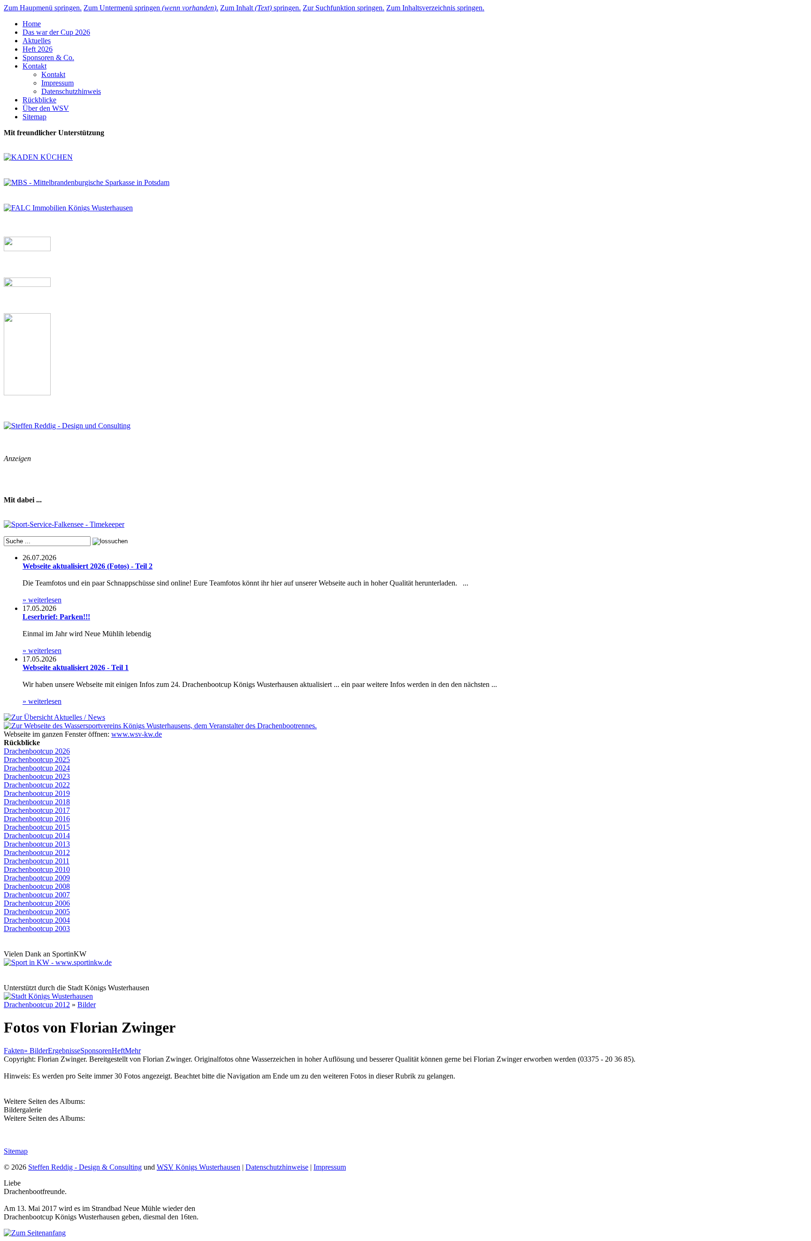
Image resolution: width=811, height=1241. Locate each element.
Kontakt (34, 66)
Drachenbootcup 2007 (37, 895)
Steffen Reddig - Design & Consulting (85, 1167)
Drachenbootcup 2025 (37, 759)
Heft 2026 (38, 49)
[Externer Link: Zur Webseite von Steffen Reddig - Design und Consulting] (67, 426)
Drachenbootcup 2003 (37, 929)
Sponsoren (96, 1051)
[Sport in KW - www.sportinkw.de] (58, 962)
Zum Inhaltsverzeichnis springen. (435, 8)
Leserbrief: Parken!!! (56, 617)
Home (32, 24)
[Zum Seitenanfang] (35, 1233)
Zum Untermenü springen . (151, 8)
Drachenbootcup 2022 (37, 785)
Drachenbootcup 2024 (37, 768)
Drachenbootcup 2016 (37, 819)
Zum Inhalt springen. (260, 8)
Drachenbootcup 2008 (37, 886)
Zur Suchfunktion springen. (343, 8)
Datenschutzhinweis (71, 91)
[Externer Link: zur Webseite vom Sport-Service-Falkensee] (64, 524)
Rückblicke (39, 100)
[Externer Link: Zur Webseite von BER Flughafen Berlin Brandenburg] (27, 284)
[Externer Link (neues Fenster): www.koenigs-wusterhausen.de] (48, 996)
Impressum (57, 83)
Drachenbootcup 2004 (37, 920)
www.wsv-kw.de (136, 734)
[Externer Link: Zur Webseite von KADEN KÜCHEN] (38, 157)
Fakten (14, 1051)
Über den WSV (46, 108)
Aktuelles (37, 41)
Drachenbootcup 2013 (37, 844)
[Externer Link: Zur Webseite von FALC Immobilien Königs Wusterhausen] (68, 208)
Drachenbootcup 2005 (37, 912)
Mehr (133, 1051)
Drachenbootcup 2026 (37, 751)
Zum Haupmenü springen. (43, 8)
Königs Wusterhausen (198, 1167)
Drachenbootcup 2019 (37, 793)
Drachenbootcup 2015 (37, 827)
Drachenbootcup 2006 (37, 903)
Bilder (86, 1005)
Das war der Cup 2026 (56, 32)
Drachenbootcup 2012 (37, 852)
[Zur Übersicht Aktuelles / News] (54, 717)
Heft (118, 1051)
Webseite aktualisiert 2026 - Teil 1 (76, 667)
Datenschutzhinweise (276, 1167)
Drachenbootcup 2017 (37, 810)
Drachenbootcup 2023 (37, 776)
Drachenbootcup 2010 (37, 869)
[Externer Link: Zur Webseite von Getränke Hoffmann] (27, 249)
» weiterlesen (42, 600)
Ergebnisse (64, 1051)
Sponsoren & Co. (48, 58)
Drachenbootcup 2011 (36, 861)
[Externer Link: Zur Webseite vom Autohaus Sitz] (27, 393)
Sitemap (34, 117)
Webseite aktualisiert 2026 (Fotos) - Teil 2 (88, 566)
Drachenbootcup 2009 (37, 878)
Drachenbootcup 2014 (37, 836)
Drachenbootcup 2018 (37, 802)
